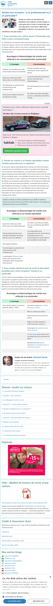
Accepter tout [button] (14, 601)
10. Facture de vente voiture (11, 431)
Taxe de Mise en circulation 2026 (13, 541)
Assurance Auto (9, 558)
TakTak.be (15, 256)
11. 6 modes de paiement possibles (14, 435)
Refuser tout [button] (38, 601)
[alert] (26, 590)
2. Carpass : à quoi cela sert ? (12, 395)
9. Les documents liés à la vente (12, 426)
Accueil (6, 379)
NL (46, 2)
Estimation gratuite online (16, 151)
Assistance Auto (9, 568)
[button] (3, 593)
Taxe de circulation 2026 (10, 545)
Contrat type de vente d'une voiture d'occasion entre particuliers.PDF (24, 503)
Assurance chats (10, 563)
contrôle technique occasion (37, 306)
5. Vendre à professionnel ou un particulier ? (16, 409)
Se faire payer (32, 334)
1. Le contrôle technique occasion (13, 391)
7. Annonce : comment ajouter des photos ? (16, 417)
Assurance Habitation (11, 556)
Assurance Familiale (11, 573)
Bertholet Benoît (40, 357)
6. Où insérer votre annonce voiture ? (14, 413)
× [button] (50, 577)
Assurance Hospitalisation (13, 561)
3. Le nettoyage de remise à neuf (13, 400)
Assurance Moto (9, 570)
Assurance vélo (9, 565)
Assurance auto (7, 536)
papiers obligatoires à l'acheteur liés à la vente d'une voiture (38, 345)
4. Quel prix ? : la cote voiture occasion (14, 404)
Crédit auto (5, 532)
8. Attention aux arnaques (10, 422)
